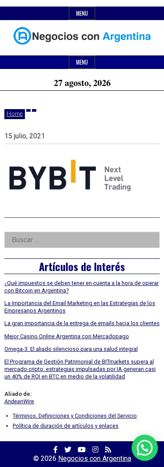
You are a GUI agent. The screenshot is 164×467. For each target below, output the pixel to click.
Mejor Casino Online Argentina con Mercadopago (66, 336)
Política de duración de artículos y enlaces (66, 425)
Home (15, 114)
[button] (145, 448)
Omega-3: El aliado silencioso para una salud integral (71, 349)
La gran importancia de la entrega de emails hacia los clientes (82, 323)
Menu (82, 13)
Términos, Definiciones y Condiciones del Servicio (75, 415)
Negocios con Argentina (94, 458)
